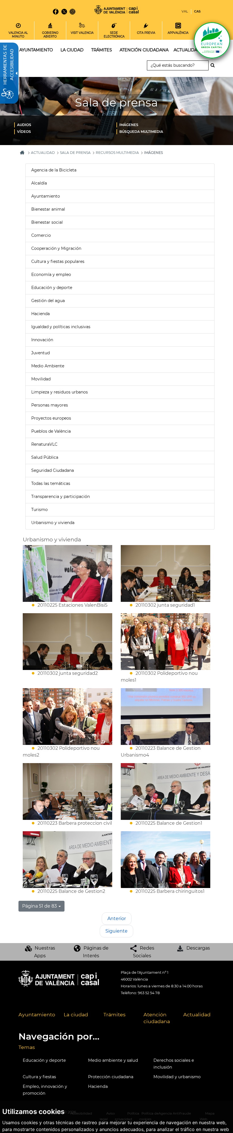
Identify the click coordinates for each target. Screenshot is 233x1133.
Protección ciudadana (110, 1076)
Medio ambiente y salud (113, 1060)
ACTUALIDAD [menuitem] (187, 50)
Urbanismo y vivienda (52, 522)
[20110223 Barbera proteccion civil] (67, 791)
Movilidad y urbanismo (177, 1076)
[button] (41, 906)
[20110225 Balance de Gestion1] (165, 791)
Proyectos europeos (51, 418)
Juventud (40, 352)
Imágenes (128, 125)
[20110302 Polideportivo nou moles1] (165, 641)
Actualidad (197, 1014)
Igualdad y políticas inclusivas (60, 326)
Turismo (39, 509)
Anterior (116, 918)
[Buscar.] (214, 65)
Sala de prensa (75, 152)
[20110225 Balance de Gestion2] (67, 859)
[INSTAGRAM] (72, 11)
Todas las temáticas (50, 483)
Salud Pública (44, 457)
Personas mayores (49, 405)
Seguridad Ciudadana (52, 470)
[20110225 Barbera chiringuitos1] (165, 859)
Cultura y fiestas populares (57, 261)
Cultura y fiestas (39, 1076)
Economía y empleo (51, 274)
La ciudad (76, 1014)
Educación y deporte (51, 287)
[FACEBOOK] (56, 11)
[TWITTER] (64, 11)
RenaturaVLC (44, 444)
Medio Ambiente (47, 365)
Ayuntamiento (45, 196)
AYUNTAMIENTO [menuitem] (36, 50)
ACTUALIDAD (43, 152)
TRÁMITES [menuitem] (101, 50)
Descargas (198, 948)
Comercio (41, 235)
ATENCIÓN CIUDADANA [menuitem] (144, 50)
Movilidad (41, 379)
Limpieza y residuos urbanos (59, 392)
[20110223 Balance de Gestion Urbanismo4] (165, 716)
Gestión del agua (48, 300)
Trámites (114, 1014)
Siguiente (116, 931)
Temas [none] (26, 1047)
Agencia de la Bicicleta (53, 170)
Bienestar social (47, 222)
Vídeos (24, 131)
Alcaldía (39, 183)
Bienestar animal (48, 209)
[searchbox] (178, 65)
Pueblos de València (51, 431)
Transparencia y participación (60, 496)
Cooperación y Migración (56, 248)
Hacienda (40, 313)
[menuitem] (65, 124)
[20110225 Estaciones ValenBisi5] (67, 573)
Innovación (42, 339)
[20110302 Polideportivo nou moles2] (67, 716)
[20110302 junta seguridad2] (67, 641)
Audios (24, 125)
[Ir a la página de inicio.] (116, 10)
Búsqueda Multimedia (141, 131)
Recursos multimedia (117, 152)
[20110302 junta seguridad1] (165, 573)
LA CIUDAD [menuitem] (72, 50)
